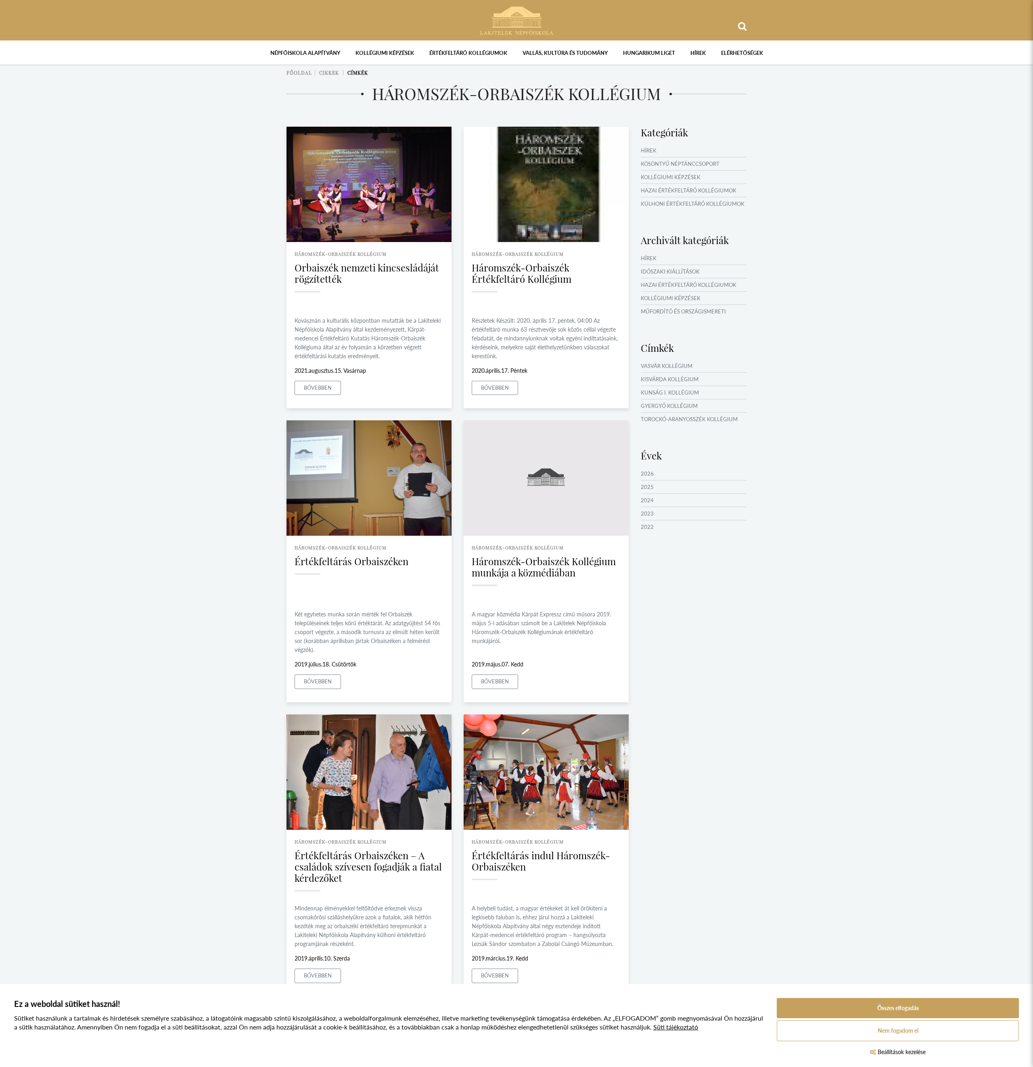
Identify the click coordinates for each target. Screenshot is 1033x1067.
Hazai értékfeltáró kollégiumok (688, 190)
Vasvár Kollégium (666, 366)
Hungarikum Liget (649, 53)
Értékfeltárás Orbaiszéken (351, 561)
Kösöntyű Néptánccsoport (680, 164)
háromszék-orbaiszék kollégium (341, 254)
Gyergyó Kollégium (669, 406)
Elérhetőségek (742, 53)
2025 (647, 487)
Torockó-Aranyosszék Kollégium (689, 419)
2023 (647, 513)
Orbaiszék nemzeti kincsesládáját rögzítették (367, 273)
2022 (647, 527)
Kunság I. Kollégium (670, 392)
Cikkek (329, 72)
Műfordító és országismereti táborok (683, 316)
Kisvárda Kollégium (669, 379)
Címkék (357, 72)
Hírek (698, 53)
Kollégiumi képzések (384, 53)
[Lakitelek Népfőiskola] (516, 19)
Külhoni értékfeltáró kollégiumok (692, 203)
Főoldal (299, 72)
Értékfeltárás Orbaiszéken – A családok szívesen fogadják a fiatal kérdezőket (368, 866)
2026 (647, 473)
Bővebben (318, 387)
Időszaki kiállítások (670, 271)
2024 (647, 500)
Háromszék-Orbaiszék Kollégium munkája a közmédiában (544, 567)
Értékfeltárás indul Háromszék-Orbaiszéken (541, 861)
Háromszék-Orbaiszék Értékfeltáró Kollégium (521, 273)
